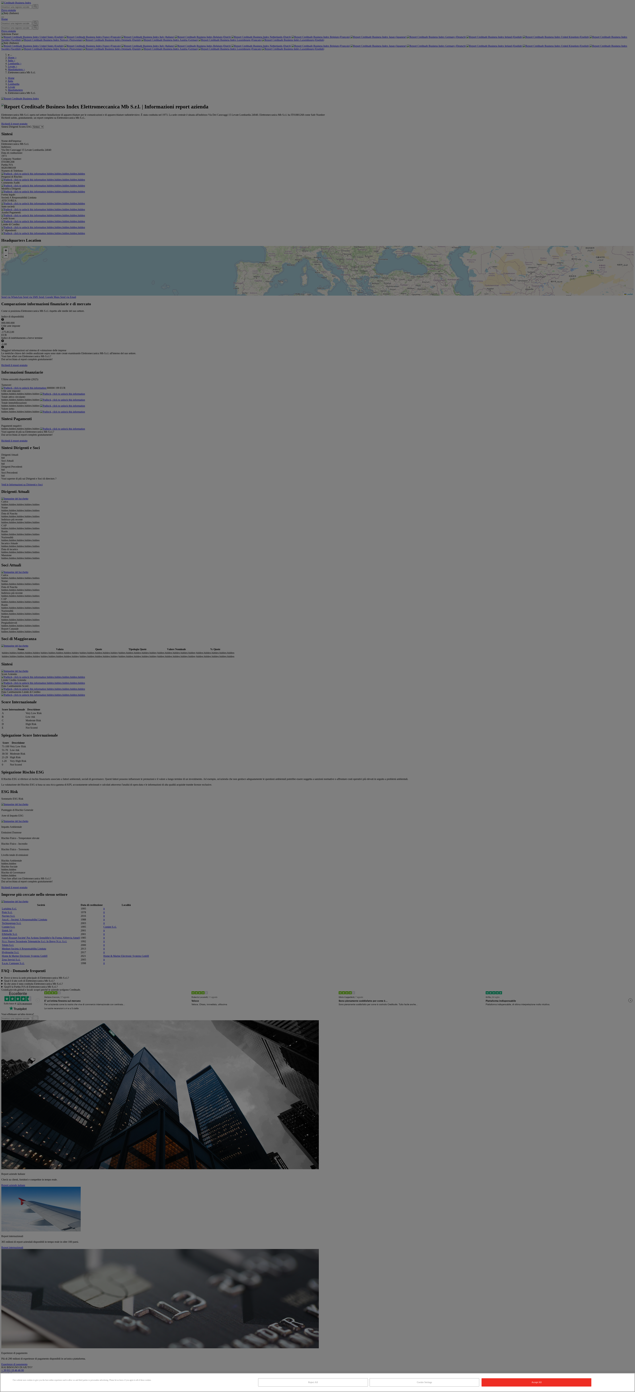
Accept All (536, 1382)
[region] (317, 1382)
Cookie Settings (424, 1382)
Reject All (313, 1382)
